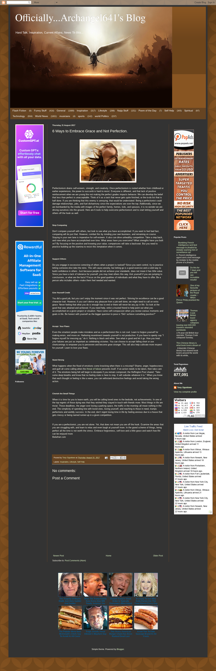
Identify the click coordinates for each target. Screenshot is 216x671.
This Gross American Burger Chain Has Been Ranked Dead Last (120, 633)
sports (81, 116)
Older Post (158, 556)
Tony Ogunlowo (184, 387)
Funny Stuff (40, 110)
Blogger (120, 649)
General (61, 110)
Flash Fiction (19, 110)
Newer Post (58, 556)
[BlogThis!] (115, 457)
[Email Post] (106, 458)
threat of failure (94, 369)
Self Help (169, 110)
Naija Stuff (122, 110)
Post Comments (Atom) (75, 560)
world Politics (102, 116)
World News (41, 116)
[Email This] (111, 457)
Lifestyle (102, 110)
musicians (64, 116)
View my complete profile (185, 392)
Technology (19, 116)
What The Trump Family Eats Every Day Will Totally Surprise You (95, 601)
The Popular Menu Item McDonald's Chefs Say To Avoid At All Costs (70, 633)
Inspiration (82, 110)
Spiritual (188, 110)
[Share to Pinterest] (124, 457)
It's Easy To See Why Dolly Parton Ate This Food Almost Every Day (146, 601)
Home (108, 556)
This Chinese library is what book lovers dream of (188, 344)
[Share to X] (118, 457)
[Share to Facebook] (121, 457)
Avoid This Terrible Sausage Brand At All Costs (146, 633)
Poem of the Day (147, 110)
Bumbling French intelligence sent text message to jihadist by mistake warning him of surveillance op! (186, 248)
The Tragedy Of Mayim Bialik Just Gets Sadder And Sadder (70, 601)
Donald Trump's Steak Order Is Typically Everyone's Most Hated (121, 601)
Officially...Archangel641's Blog (80, 17)
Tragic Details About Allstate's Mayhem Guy (95, 632)
